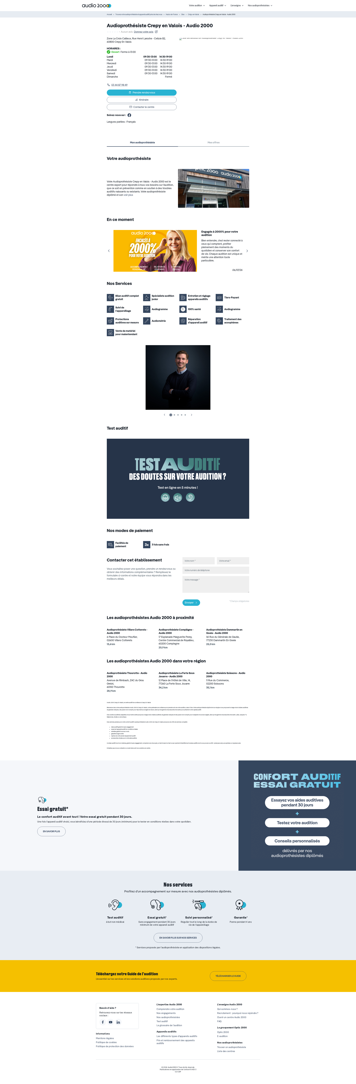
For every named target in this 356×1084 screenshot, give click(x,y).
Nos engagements (166, 1013)
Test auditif (162, 1021)
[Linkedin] (118, 1022)
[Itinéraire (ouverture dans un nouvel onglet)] (211, 38)
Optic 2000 (223, 1032)
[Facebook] (102, 1022)
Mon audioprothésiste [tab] (142, 142)
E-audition (222, 1036)
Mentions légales (105, 1038)
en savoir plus (51, 831)
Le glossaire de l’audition (169, 1025)
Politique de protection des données (115, 1046)
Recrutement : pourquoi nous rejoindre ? (237, 1013)
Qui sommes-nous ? (227, 1009)
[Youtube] (110, 1022)
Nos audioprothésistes (168, 1017)
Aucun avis (127, 31)
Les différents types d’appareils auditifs (177, 1036)
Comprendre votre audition (170, 1009)
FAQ (219, 1021)
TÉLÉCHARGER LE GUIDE (228, 976)
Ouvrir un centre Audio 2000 (231, 1017)
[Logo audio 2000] (96, 5)
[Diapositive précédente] (109, 251)
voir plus (128, 194)
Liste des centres (226, 1051)
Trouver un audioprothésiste (231, 1047)
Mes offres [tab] (214, 142)
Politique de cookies (106, 1042)
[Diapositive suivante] (247, 251)
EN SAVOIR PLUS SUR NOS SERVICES (178, 937)
